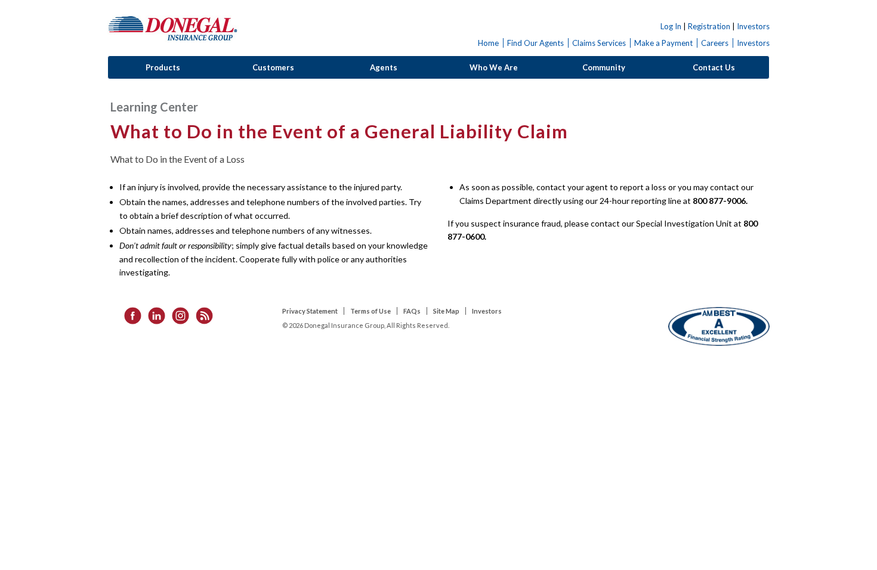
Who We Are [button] (494, 67)
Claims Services (599, 43)
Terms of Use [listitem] (370, 311)
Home (488, 43)
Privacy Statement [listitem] (310, 311)
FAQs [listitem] (412, 311)
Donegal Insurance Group (173, 27)
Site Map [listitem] (446, 311)
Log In (670, 26)
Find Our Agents (535, 43)
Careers (714, 43)
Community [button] (603, 67)
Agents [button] (383, 67)
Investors (753, 26)
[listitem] (128, 314)
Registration (709, 26)
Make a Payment (663, 43)
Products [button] (163, 67)
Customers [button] (273, 67)
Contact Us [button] (714, 67)
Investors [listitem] (487, 311)
